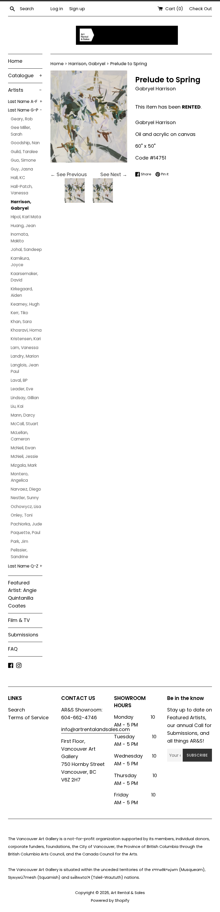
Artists (25, 90)
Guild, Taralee (24, 151)
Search (16, 709)
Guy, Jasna (22, 169)
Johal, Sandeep (26, 249)
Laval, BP (19, 380)
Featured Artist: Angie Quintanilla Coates (22, 594)
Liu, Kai (17, 406)
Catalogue (25, 75)
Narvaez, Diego (26, 489)
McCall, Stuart (24, 424)
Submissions (23, 634)
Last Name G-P (25, 110)
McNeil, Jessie (24, 456)
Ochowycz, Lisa (26, 506)
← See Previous (68, 174)
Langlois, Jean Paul (25, 368)
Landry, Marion (25, 356)
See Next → (113, 174)
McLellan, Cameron (20, 436)
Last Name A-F (25, 101)
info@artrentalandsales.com (95, 729)
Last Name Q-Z (25, 566)
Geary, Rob (22, 119)
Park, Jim (19, 541)
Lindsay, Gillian (25, 398)
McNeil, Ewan (23, 448)
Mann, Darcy (23, 415)
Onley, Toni (21, 515)
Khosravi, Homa (26, 330)
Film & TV (19, 620)
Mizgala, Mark (24, 465)
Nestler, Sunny (25, 498)
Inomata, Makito (20, 237)
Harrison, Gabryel (21, 205)
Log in (56, 9)
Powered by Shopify (110, 900)
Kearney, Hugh (25, 304)
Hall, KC (18, 177)
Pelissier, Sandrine (19, 553)
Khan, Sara (21, 321)
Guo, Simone (23, 160)
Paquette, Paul (25, 532)
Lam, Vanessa (24, 347)
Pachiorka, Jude (26, 524)
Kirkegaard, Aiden (22, 292)
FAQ (12, 649)
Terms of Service (28, 717)
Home (15, 61)
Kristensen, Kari (26, 339)
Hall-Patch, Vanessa (21, 190)
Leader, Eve (22, 389)
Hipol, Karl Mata (26, 217)
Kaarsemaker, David (24, 277)
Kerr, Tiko (19, 313)
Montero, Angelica (19, 477)
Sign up (77, 9)
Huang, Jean (23, 225)
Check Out (200, 9)
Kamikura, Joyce (20, 261)
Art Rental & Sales (128, 892)
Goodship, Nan (25, 143)
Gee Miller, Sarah (21, 131)
